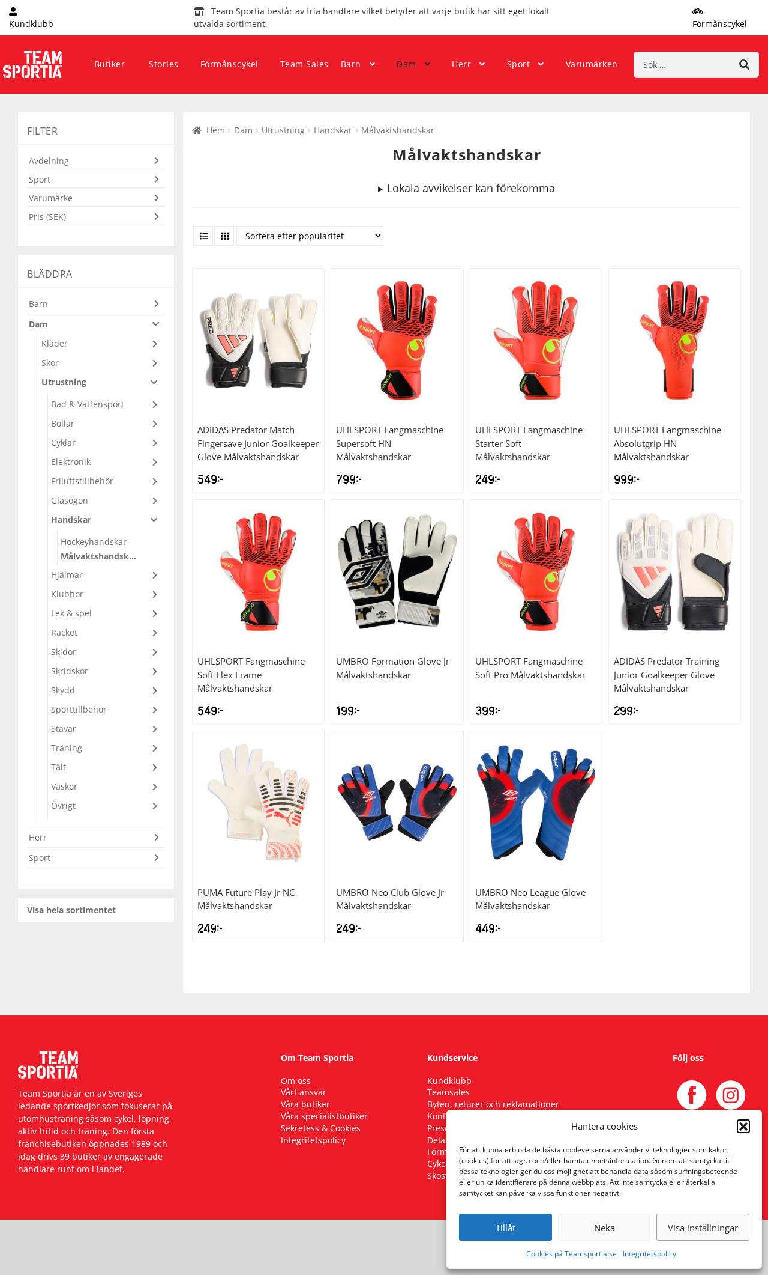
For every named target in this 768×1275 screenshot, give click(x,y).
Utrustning (283, 130)
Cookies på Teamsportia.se (571, 1254)
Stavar (63, 728)
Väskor (64, 786)
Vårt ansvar (303, 1092)
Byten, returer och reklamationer (493, 1104)
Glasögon (69, 500)
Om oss (296, 1080)
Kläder (54, 343)
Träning (66, 747)
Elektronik (71, 461)
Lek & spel (71, 613)
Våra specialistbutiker (324, 1116)
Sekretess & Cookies (321, 1128)
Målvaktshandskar (99, 556)
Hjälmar (67, 574)
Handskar (333, 130)
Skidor (63, 651)
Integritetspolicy (649, 1254)
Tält (58, 767)
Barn (351, 64)
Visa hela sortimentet (71, 910)
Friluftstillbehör (82, 481)
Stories (164, 64)
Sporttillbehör (79, 709)
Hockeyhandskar (94, 541)
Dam (406, 64)
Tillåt (505, 1228)
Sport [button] (39, 179)
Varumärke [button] (51, 198)
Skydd (63, 690)
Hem (215, 130)
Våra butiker (305, 1104)
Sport (518, 64)
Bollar (62, 423)
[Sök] (744, 64)
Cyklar (63, 442)
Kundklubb (449, 1080)
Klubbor (67, 594)
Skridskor (69, 671)
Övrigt (63, 805)
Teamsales (448, 1092)
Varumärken (592, 64)
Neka (604, 1228)
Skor (50, 362)
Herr (461, 64)
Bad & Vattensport (87, 404)
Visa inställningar (703, 1228)
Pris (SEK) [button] (47, 216)
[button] (743, 1126)
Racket (64, 632)
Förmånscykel (229, 64)
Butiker (109, 64)
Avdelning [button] (49, 160)
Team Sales (304, 64)
